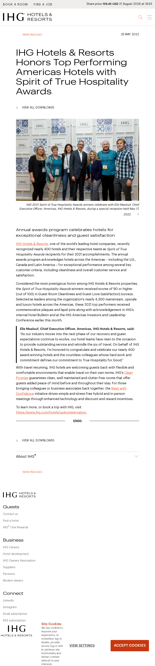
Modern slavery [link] (13, 580)
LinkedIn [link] (8, 600)
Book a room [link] (15, 4)
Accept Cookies (130, 645)
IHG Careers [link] (11, 547)
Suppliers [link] (9, 567)
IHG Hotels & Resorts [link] (32, 244)
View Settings (82, 645)
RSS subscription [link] (14, 620)
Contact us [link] (10, 514)
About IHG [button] (26, 456)
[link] (33, 22)
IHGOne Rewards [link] (15, 527)
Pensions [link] (9, 574)
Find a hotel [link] (11, 520)
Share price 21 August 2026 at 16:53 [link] (119, 4)
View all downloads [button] (38, 107)
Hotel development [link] (16, 554)
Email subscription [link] (15, 614)
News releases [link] (32, 34)
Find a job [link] (43, 4)
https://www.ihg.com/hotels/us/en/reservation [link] (51, 412)
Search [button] (141, 17)
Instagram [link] (10, 607)
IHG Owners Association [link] (19, 560)
